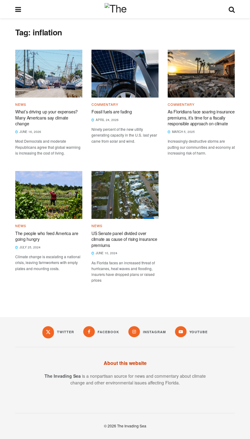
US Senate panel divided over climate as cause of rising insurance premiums (124, 239)
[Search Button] (232, 9)
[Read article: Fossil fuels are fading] (125, 74)
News (20, 104)
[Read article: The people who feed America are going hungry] (48, 195)
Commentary (104, 104)
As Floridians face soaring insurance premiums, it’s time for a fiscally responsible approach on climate (201, 118)
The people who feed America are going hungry (46, 236)
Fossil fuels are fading (112, 112)
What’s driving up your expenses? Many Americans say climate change (46, 118)
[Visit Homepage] (125, 9)
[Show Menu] (18, 9)
